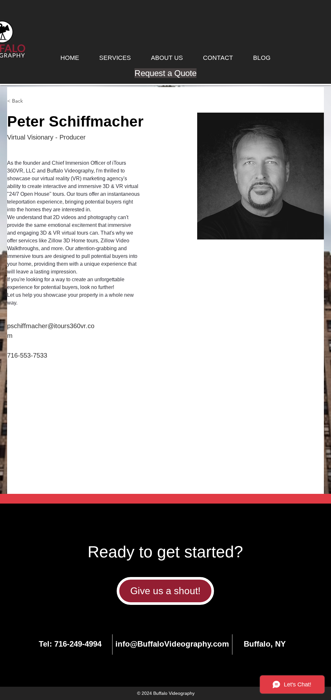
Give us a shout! (165, 590)
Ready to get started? (165, 552)
